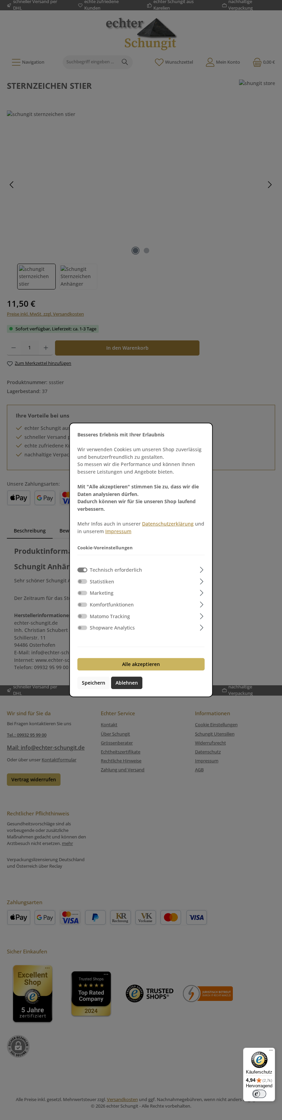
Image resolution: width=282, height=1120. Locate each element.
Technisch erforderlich (116, 570)
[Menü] (271, 1052)
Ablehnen (127, 682)
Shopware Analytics (112, 627)
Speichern (93, 682)
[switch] (82, 581)
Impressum (118, 531)
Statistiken (102, 581)
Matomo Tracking (110, 616)
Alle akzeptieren (141, 664)
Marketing (101, 593)
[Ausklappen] (202, 569)
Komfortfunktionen (112, 604)
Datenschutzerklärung (168, 523)
